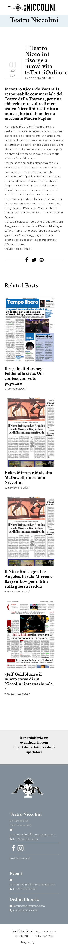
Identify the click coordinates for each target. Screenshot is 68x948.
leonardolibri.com (34, 737)
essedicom (41, 942)
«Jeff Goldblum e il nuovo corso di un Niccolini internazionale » (29, 681)
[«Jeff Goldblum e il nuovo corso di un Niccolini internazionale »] (29, 633)
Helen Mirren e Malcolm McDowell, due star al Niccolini (28, 477)
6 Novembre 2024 (16, 591)
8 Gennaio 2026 (15, 388)
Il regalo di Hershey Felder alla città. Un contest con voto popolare (24, 376)
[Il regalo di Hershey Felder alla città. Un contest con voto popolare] (29, 329)
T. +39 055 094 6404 (25, 839)
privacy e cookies (20, 857)
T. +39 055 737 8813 (24, 910)
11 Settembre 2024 (16, 694)
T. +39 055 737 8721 (24, 889)
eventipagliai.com (34, 742)
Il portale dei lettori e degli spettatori (34, 749)
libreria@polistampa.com (28, 905)
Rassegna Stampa (39, 78)
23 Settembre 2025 (17, 487)
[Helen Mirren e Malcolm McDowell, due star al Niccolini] (29, 431)
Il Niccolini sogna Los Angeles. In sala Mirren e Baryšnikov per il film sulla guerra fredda (28, 579)
